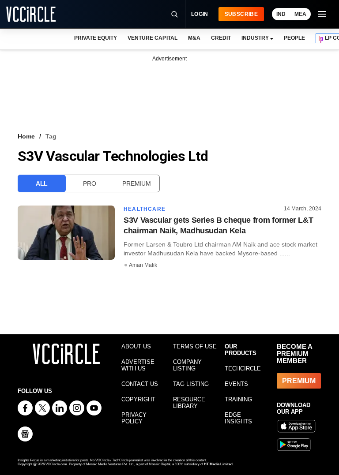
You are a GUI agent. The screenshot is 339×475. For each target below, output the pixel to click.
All (42, 183)
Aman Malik (143, 265)
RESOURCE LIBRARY (189, 402)
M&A (194, 38)
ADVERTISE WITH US (137, 365)
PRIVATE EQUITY (95, 38)
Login (199, 14)
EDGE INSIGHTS (238, 418)
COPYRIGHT (138, 399)
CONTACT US (139, 384)
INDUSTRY (255, 38)
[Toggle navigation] (321, 14)
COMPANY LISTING (187, 365)
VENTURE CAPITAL (152, 38)
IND (281, 14)
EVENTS (236, 384)
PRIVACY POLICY (134, 418)
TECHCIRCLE (243, 368)
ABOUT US (136, 346)
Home (26, 136)
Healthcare (145, 209)
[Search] (174, 14)
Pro (89, 183)
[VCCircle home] (31, 14)
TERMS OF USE (195, 346)
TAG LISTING (191, 384)
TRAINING (238, 399)
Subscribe (241, 14)
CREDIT (221, 38)
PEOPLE (294, 38)
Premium (136, 183)
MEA (300, 14)
